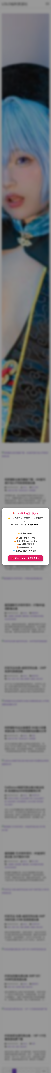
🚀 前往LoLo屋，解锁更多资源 (25, 558)
